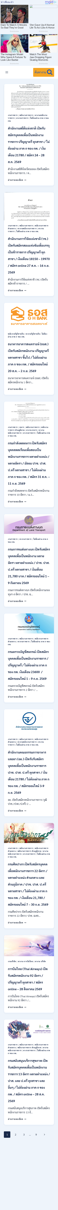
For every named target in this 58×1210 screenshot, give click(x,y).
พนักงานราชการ (26, 115)
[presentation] (29, 97)
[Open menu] (7, 72)
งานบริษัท (12, 961)
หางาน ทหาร (31, 430)
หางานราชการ (22, 118)
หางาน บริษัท (40, 961)
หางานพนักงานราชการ (27, 228)
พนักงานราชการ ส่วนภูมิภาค (29, 851)
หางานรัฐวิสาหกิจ (33, 334)
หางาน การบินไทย (25, 961)
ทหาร (21, 427)
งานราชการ (13, 115)
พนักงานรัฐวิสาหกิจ (16, 334)
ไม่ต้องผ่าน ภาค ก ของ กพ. (27, 231)
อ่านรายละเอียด (17, 180)
